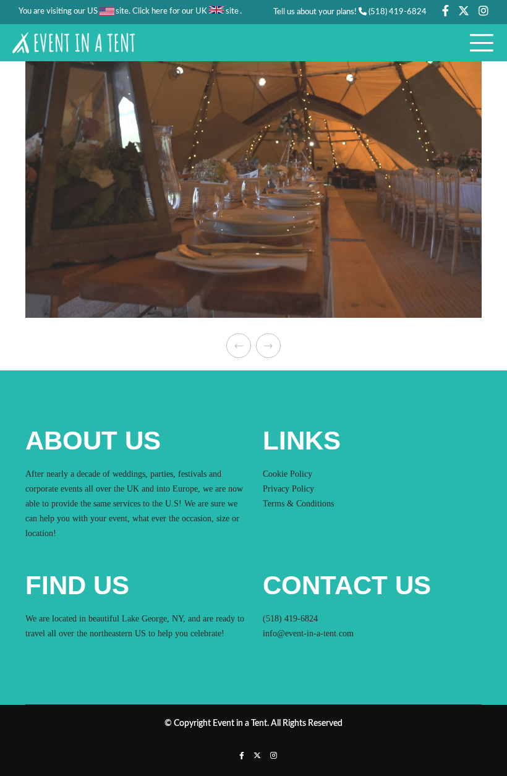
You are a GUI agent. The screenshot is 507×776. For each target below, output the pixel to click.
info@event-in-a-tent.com (308, 633)
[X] (463, 10)
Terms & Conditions (298, 503)
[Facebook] (445, 10)
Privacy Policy (288, 488)
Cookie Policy (287, 474)
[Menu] (477, 42)
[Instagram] (483, 10)
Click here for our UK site (185, 11)
